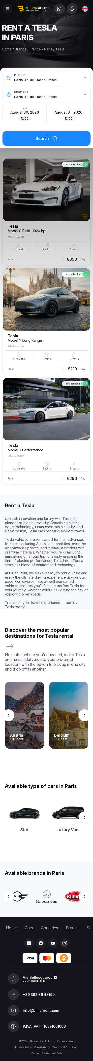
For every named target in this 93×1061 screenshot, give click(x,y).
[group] (46, 715)
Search (42, 138)
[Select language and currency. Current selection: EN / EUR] (85, 8)
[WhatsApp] (59, 8)
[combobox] (85, 8)
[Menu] (7, 9)
